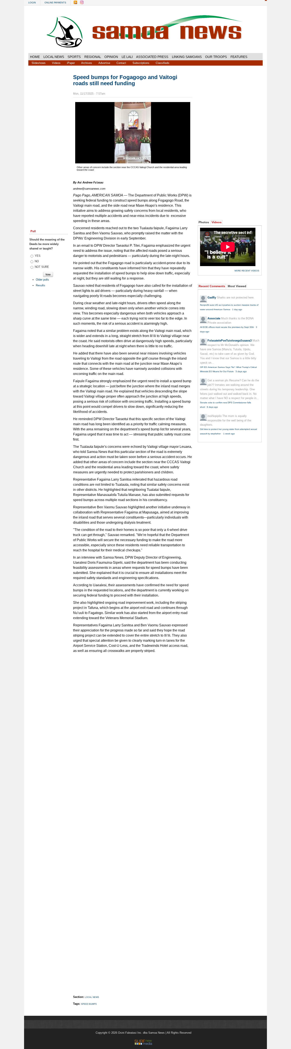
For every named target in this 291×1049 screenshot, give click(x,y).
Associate (213, 318)
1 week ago (229, 433)
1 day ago (237, 309)
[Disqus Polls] (132, 709)
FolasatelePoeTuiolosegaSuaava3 (229, 340)
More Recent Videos (247, 270)
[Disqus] (132, 820)
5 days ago (241, 371)
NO (37, 261)
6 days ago (212, 407)
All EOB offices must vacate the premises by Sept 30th (227, 327)
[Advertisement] (48, 139)
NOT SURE (42, 266)
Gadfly (211, 297)
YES (37, 255)
